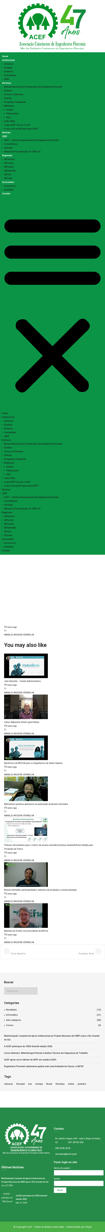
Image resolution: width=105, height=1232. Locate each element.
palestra (82, 1083)
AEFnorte (8, 163)
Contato (6, 193)
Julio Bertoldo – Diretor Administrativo (22, 681)
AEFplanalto (10, 170)
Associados (8, 182)
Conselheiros (11, 144)
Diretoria (8, 71)
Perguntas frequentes (15, 102)
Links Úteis (9, 121)
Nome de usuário (62, 1168)
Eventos (8, 90)
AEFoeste (9, 167)
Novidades (11, 1009)
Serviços (6, 83)
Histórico (8, 64)
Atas (8, 117)
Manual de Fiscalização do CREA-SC (22, 151)
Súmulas (8, 148)
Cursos (9, 1025)
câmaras (8, 1083)
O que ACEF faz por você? (17, 125)
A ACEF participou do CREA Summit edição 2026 (28, 1046)
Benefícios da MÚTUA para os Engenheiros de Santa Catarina (33, 763)
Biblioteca (9, 106)
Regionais (7, 155)
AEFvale (8, 178)
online (71, 1083)
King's (88, 1226)
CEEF (4, 136)
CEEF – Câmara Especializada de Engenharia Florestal (31, 140)
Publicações (12, 113)
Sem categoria (13, 1020)
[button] (52, 303)
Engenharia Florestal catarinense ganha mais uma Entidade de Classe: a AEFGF (44, 1066)
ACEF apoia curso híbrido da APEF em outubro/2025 (30, 1059)
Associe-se (10, 186)
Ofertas (8, 98)
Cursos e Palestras (13, 94)
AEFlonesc (9, 159)
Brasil (49, 1083)
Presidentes (10, 75)
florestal (20, 1083)
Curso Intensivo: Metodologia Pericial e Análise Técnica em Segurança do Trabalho (46, 1053)
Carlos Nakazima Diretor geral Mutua (21, 722)
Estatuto (8, 67)
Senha (57, 1178)
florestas (60, 1083)
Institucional (8, 60)
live (30, 1083)
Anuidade (8, 189)
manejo (39, 1083)
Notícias (6, 132)
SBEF (6, 79)
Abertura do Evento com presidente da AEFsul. (26, 931)
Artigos (10, 109)
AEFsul (7, 174)
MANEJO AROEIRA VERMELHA (19, 634)
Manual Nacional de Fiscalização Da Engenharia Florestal (33, 87)
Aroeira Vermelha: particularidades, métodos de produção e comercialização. (40, 890)
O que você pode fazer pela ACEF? (21, 128)
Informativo (12, 1015)
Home (5, 56)
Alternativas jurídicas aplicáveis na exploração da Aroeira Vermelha (36, 804)
